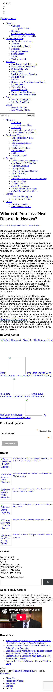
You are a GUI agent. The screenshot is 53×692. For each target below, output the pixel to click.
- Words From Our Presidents (24, 191)
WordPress (5, 673)
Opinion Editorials (19, 69)
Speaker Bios (23, 28)
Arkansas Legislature (20, 46)
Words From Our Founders (23, 92)
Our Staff (15, 26)
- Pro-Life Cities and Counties (24, 171)
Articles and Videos (14, 681)
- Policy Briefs (17, 168)
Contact (9, 686)
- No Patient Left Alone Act (23, 163)
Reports (14, 79)
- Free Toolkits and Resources (24, 160)
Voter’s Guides (18, 87)
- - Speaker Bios (24, 125)
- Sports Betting (18, 150)
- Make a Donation (19, 204)
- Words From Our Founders (24, 189)
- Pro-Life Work (18, 173)
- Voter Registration (20, 186)
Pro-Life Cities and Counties (24, 74)
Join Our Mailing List (21, 99)
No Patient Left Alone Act (23, 66)
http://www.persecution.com (13, 319)
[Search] (48, 582)
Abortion (15, 43)
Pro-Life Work (17, 77)
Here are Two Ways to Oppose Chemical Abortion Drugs (32, 519)
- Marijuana (16, 145)
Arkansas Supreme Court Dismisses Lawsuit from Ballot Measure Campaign (28, 646)
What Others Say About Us (23, 36)
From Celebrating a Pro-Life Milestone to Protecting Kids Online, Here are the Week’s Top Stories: (29, 641)
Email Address (25, 433)
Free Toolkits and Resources (24, 64)
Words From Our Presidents (23, 94)
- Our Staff (16, 122)
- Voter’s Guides (18, 183)
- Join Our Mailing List (21, 196)
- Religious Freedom (20, 148)
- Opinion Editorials (20, 166)
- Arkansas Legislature (21, 143)
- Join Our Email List (20, 199)
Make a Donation (19, 107)
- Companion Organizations (23, 130)
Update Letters (17, 84)
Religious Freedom (19, 51)
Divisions (15, 31)
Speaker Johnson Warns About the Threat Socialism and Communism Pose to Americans (29, 652)
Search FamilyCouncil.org (11, 577)
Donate (9, 688)
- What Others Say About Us (24, 132)
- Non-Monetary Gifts (21, 206)
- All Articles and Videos (22, 138)
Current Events (21, 225)
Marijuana (15, 49)
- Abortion (15, 140)
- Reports (15, 176)
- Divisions (16, 127)
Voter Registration (19, 89)
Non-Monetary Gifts (20, 110)
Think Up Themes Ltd (23, 671)
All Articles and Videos (21, 41)
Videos (14, 56)
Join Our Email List (20, 102)
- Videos (15, 153)
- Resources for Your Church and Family (29, 178)
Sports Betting (17, 54)
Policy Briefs (17, 71)
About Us (10, 678)
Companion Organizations (23, 33)
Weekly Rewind (18, 59)
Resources (10, 683)
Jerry (13, 225)
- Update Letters (18, 181)
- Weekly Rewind (19, 155)
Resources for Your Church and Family (28, 82)
